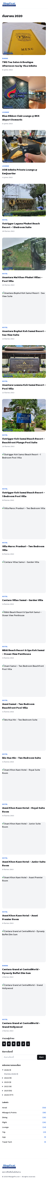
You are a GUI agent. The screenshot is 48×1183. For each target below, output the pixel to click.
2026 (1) (7, 1070)
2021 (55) (8, 1090)
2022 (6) (7, 1086)
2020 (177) (8, 1095)
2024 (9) (7, 1078)
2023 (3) (7, 1082)
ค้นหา (41, 1057)
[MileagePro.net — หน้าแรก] (9, 4)
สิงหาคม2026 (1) (11, 1074)
